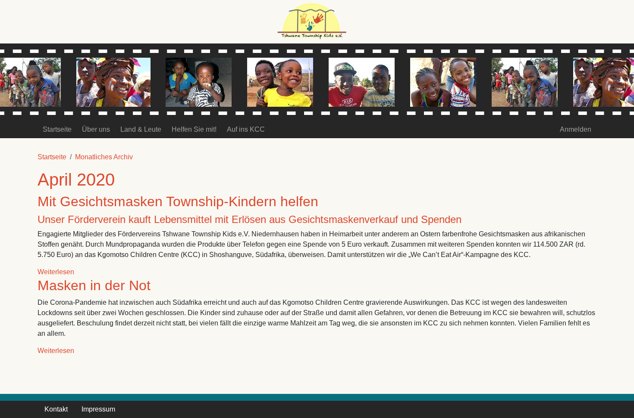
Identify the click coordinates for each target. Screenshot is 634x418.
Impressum (98, 409)
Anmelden (575, 129)
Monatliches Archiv (104, 157)
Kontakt (56, 409)
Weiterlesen (56, 272)
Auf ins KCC (246, 129)
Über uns (96, 129)
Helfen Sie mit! (194, 129)
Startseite (57, 129)
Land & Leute (140, 129)
